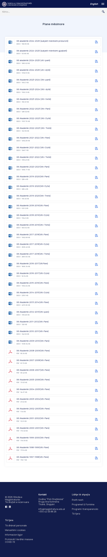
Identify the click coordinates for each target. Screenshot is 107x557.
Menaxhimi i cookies (15, 530)
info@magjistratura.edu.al (51, 509)
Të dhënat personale (16, 525)
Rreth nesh (77, 499)
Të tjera (76, 513)
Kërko (104, 12)
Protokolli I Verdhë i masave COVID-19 (19, 540)
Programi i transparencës (85, 509)
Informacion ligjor (14, 534)
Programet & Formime (83, 504)
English (94, 4)
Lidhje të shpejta (81, 494)
